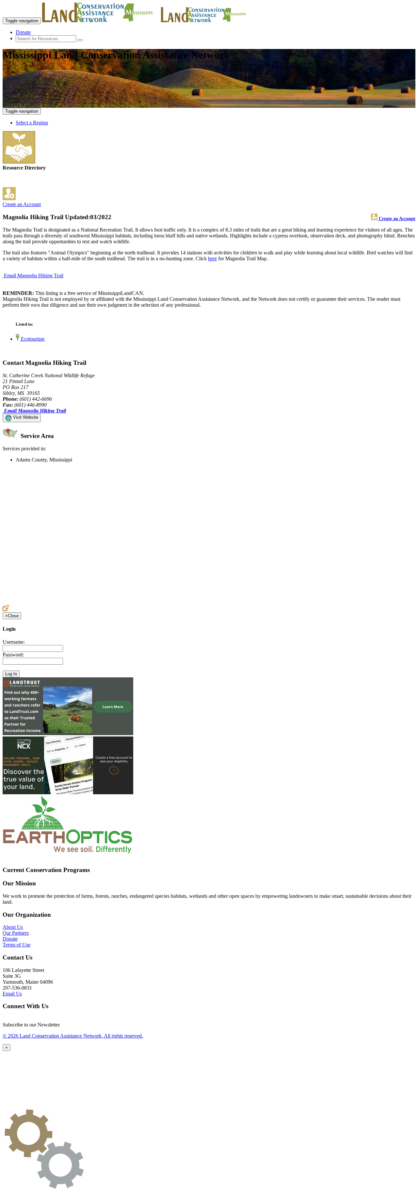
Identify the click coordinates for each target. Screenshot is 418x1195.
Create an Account (22, 204)
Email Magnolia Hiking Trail (33, 275)
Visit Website (25, 417)
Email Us (12, 993)
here (212, 258)
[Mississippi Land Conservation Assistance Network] (101, 20)
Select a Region (32, 122)
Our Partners (16, 933)
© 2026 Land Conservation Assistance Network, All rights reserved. (73, 1036)
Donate (23, 32)
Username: (14, 642)
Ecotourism (32, 339)
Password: (13, 654)
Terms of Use (16, 944)
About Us (13, 927)
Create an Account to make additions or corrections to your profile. (71, 601)
